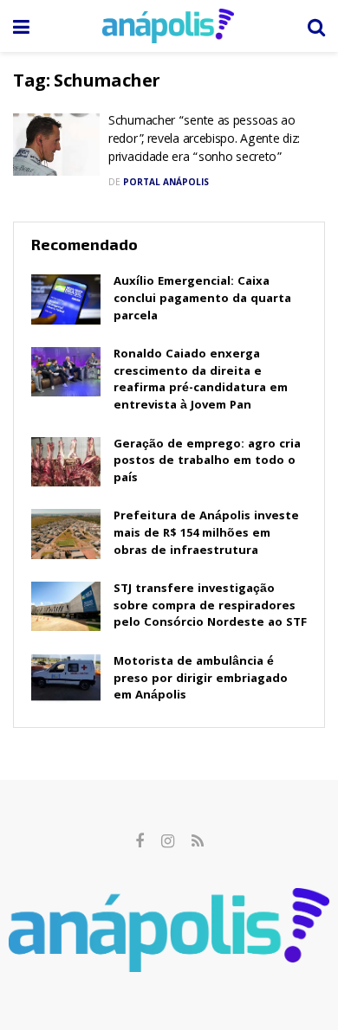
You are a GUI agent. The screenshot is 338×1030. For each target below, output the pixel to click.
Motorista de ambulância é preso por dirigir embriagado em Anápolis (201, 679)
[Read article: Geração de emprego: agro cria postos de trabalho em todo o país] (66, 461)
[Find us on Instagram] (167, 842)
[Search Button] (316, 26)
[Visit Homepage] (168, 26)
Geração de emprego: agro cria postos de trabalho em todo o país (207, 461)
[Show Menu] (21, 26)
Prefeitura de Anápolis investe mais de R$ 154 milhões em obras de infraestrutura (206, 533)
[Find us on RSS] (198, 842)
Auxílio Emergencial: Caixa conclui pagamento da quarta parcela (202, 299)
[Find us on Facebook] (139, 842)
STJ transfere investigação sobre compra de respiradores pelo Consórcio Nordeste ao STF (210, 606)
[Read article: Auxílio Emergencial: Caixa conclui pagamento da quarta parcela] (66, 299)
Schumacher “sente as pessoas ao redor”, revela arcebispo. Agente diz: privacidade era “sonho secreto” (204, 140)
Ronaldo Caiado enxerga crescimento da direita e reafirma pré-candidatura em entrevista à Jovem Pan (201, 380)
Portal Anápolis (166, 182)
